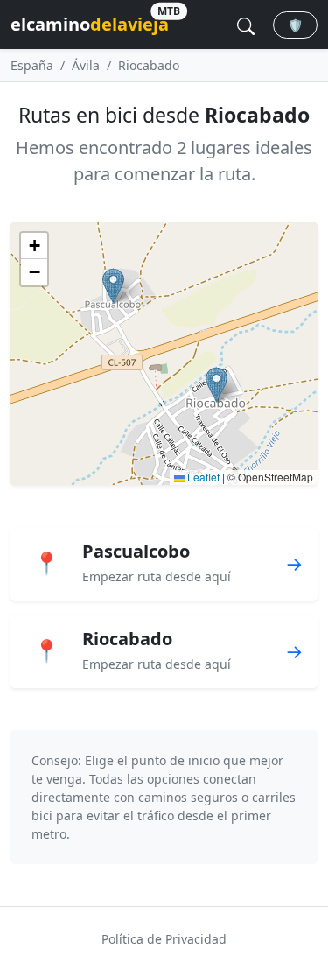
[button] (113, 286)
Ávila (86, 65)
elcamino (89, 21)
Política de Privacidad (164, 939)
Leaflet (202, 476)
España (31, 65)
